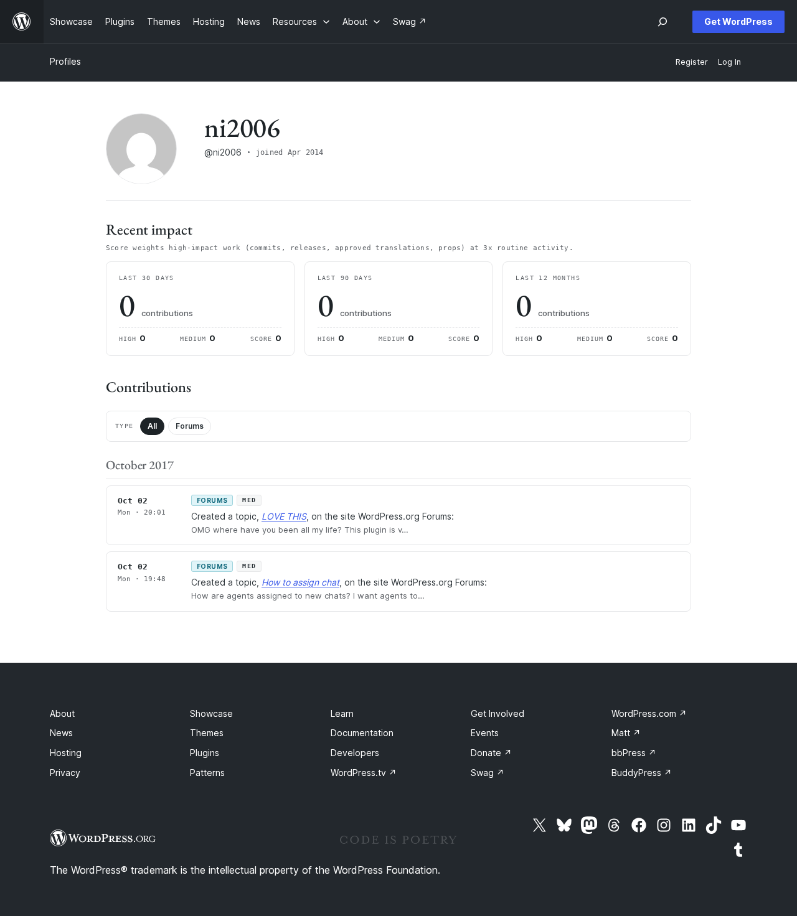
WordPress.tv (364, 772)
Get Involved (497, 713)
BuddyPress (641, 772)
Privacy (65, 772)
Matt (626, 732)
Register (692, 62)
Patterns (207, 772)
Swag (487, 772)
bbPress (633, 752)
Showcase (211, 713)
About (62, 713)
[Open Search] (662, 22)
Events (485, 732)
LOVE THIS (284, 516)
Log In (729, 62)
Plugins (204, 752)
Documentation (362, 732)
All (152, 426)
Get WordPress (738, 21)
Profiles (65, 61)
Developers (355, 752)
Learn (342, 713)
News (61, 732)
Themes (207, 732)
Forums (190, 426)
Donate (491, 752)
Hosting (66, 752)
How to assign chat (300, 582)
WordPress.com (649, 713)
